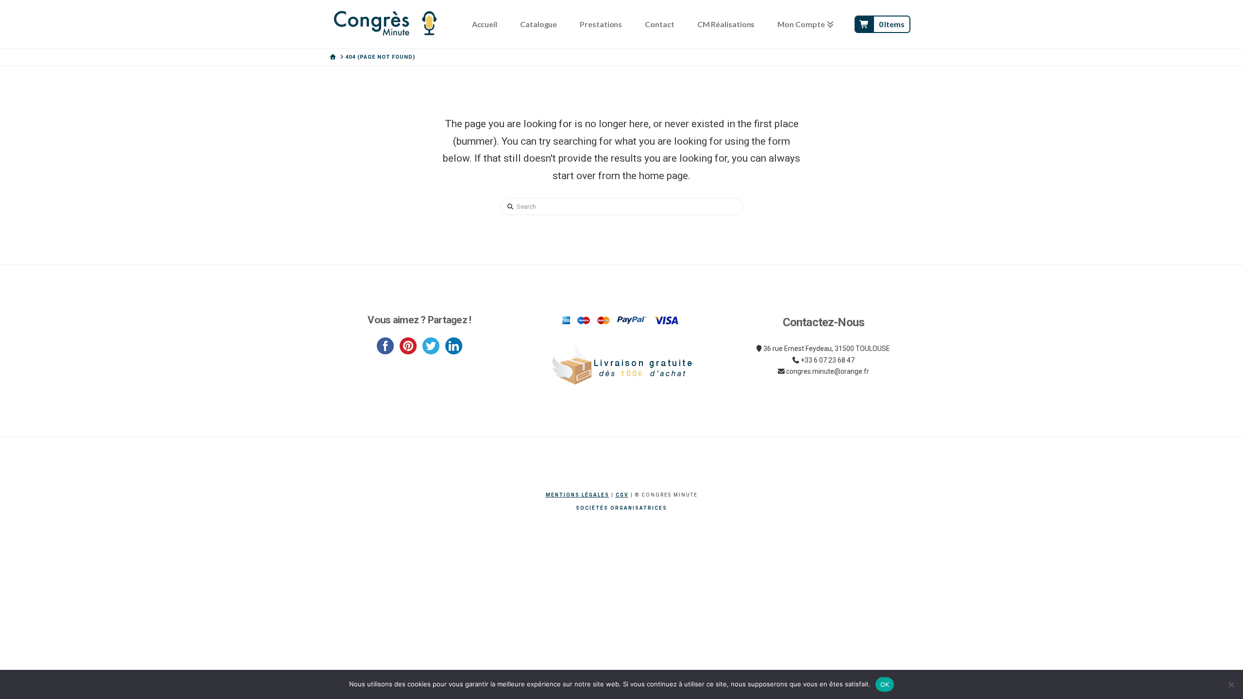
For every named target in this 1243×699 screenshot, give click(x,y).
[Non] (1231, 684)
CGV (622, 495)
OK (885, 684)
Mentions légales (577, 495)
